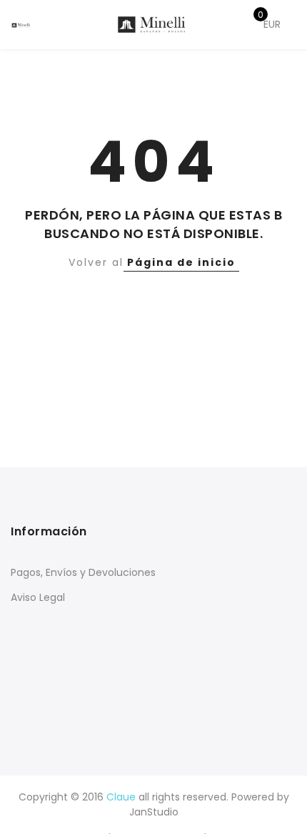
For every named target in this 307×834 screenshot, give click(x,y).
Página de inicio (181, 262)
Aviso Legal (38, 597)
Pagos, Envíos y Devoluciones (83, 572)
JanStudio (153, 812)
